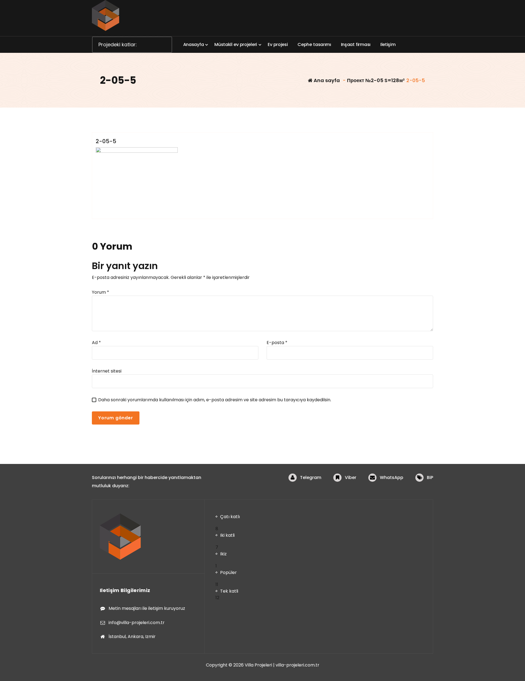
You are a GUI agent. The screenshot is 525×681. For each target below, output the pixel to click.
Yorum (100, 292)
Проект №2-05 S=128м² (376, 80)
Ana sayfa (326, 80)
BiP (430, 477)
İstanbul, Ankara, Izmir (132, 636)
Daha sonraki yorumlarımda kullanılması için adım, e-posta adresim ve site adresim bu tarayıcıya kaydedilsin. (214, 400)
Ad (96, 342)
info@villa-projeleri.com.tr (137, 622)
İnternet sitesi (106, 371)
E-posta (277, 342)
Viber (350, 477)
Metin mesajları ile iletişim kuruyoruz (147, 608)
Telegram (310, 477)
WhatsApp (391, 477)
